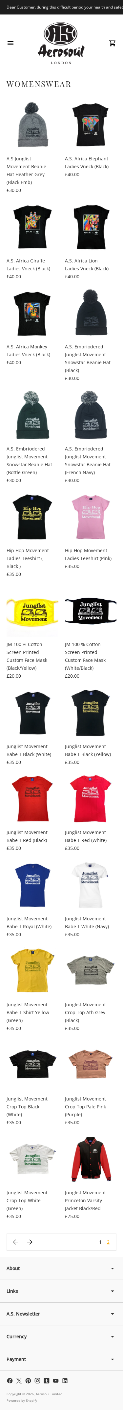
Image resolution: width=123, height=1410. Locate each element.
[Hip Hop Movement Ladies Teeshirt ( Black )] (32, 517)
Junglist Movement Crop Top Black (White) (27, 1107)
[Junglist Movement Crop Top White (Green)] (32, 1159)
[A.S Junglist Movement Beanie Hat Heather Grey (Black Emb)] (32, 125)
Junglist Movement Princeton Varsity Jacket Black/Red (85, 1200)
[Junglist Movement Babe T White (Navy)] (91, 885)
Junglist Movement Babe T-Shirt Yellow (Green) (28, 1012)
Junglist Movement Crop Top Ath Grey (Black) (85, 1012)
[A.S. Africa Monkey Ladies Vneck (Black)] (32, 313)
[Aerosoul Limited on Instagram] (37, 1380)
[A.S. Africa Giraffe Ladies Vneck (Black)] (32, 227)
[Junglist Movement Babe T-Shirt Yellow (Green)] (32, 971)
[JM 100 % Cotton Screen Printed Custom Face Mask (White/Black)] (91, 611)
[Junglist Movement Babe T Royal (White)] (32, 885)
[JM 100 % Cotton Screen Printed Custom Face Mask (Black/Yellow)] (32, 611)
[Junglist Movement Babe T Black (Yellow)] (91, 713)
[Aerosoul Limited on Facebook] (10, 1380)
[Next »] (30, 1242)
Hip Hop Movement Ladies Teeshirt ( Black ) (28, 558)
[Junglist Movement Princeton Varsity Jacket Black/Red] (91, 1159)
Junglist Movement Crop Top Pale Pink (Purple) (85, 1107)
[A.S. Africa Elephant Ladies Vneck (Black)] (91, 125)
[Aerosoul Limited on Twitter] (19, 1380)
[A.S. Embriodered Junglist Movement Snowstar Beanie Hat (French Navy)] (91, 415)
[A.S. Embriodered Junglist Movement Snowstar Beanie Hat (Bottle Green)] (32, 415)
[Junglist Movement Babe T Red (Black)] (32, 799)
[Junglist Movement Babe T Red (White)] (91, 799)
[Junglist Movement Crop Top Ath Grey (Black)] (91, 971)
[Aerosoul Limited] (61, 43)
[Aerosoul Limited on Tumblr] (46, 1380)
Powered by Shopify (22, 1400)
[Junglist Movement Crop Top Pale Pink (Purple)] (91, 1065)
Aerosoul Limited (49, 1394)
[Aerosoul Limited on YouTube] (55, 1380)
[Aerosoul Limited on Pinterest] (28, 1380)
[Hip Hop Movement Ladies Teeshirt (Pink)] (91, 517)
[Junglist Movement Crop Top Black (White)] (32, 1065)
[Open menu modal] (10, 43)
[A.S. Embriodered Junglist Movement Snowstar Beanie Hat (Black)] (91, 313)
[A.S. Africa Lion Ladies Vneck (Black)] (91, 227)
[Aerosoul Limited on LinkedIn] (65, 1380)
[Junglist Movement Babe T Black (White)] (32, 713)
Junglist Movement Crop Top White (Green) (27, 1200)
